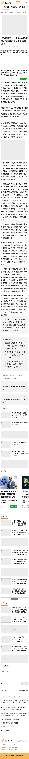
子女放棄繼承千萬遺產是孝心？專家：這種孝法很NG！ (19, 415)
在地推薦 (22, 7)
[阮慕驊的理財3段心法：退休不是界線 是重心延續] (6, 454)
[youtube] (25, 740)
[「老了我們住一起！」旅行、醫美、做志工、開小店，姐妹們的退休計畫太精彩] (6, 523)
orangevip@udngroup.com (15, 745)
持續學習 (13, 7)
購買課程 (18, 2)
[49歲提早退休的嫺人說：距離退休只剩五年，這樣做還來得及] (6, 591)
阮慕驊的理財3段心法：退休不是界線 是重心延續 (20, 454)
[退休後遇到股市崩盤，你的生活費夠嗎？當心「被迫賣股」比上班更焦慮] (6, 562)
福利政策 (21, 375)
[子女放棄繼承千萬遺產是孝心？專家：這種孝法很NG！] (6, 415)
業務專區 (14, 306)
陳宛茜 (13, 375)
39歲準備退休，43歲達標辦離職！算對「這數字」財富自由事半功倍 (20, 552)
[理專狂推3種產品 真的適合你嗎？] (6, 444)
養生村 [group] (4, 13)
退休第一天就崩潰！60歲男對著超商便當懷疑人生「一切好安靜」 (20, 532)
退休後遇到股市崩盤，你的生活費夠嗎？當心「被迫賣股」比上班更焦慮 (19, 562)
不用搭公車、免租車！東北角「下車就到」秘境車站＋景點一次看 (19, 619)
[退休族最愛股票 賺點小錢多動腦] (6, 424)
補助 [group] (25, 13)
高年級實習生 (6, 378)
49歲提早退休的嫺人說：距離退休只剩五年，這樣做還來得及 (19, 591)
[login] (23, 2)
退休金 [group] (11, 13)
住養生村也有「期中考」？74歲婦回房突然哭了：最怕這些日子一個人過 (20, 639)
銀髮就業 (16, 378)
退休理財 (5, 7)
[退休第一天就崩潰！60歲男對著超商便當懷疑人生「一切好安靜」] (6, 532)
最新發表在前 (23, 690)
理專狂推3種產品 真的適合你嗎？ (19, 443)
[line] (22, 740)
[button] (26, 2)
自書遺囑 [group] (18, 13)
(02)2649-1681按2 (13, 747)
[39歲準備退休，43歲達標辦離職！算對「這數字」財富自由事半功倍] (6, 552)
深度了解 (20, 506)
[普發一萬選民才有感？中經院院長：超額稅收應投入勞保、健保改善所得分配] (6, 648)
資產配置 (5, 375)
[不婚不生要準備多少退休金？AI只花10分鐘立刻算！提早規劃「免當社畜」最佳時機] (6, 581)
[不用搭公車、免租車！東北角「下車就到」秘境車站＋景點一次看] (6, 619)
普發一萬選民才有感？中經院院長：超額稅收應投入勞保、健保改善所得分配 (19, 648)
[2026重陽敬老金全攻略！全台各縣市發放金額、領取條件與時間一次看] (6, 610)
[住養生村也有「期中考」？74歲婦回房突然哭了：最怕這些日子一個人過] (6, 639)
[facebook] (19, 740)
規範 (2, 684)
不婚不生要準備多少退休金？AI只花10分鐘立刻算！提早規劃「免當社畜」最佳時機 (19, 581)
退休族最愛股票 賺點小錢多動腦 (20, 423)
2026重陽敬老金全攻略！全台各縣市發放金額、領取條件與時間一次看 (19, 610)
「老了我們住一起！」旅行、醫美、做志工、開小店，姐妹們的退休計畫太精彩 (19, 523)
